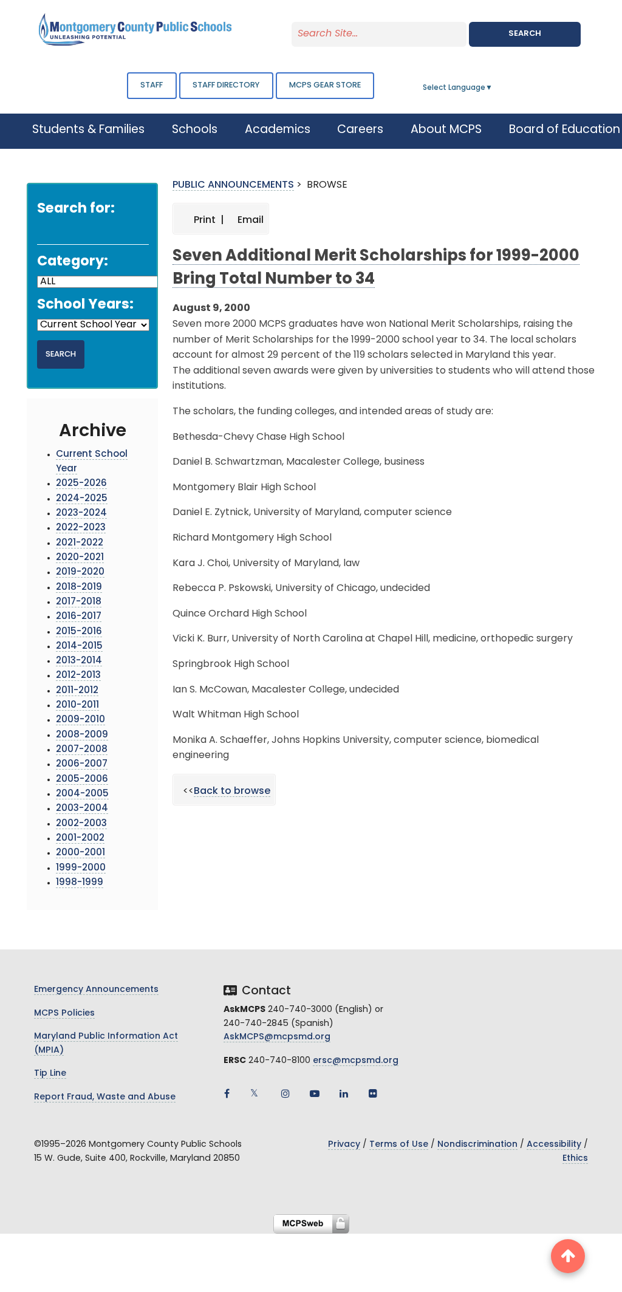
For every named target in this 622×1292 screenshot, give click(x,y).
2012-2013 (78, 675)
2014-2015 (79, 646)
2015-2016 (79, 632)
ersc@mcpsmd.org (355, 1060)
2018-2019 (79, 587)
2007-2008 (82, 749)
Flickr (373, 1093)
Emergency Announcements (96, 989)
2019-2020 (80, 572)
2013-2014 (79, 661)
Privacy (344, 1144)
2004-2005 (82, 794)
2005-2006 (82, 779)
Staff (151, 85)
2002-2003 (81, 824)
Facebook (227, 1093)
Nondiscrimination (477, 1144)
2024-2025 (82, 499)
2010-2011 (77, 705)
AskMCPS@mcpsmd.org (277, 1037)
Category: (72, 262)
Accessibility (554, 1144)
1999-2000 (81, 868)
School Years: (85, 305)
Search (524, 34)
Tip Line (50, 1073)
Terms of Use (398, 1144)
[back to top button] (568, 1256)
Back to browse (232, 791)
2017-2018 (78, 602)
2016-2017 (78, 616)
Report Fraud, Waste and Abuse (105, 1097)
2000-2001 (80, 853)
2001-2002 (80, 838)
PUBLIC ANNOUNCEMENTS (233, 185)
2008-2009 (82, 735)
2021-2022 (79, 543)
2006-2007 (82, 764)
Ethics (575, 1158)
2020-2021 (80, 557)
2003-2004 (82, 808)
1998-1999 (79, 882)
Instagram (285, 1093)
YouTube (315, 1093)
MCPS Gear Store (325, 85)
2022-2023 (81, 528)
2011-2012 (77, 691)
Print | (207, 220)
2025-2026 (81, 483)
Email (249, 220)
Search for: (76, 209)
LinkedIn (344, 1093)
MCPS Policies (64, 1013)
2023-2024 (81, 513)
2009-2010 (80, 720)
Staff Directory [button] (226, 85)
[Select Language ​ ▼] (493, 88)
